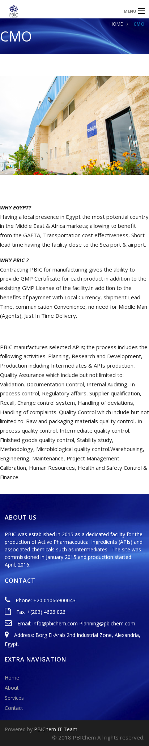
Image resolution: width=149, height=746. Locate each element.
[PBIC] (59, 11)
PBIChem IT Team (55, 729)
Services (14, 697)
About (12, 687)
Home (116, 24)
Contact (14, 707)
